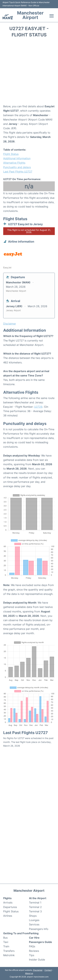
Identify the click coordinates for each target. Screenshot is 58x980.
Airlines (7, 915)
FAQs (32, 946)
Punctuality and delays (17, 167)
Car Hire (34, 937)
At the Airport (37, 898)
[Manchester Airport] (8, 17)
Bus (5, 937)
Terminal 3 (35, 911)
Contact (48, 970)
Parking (34, 933)
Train (6, 946)
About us (29, 973)
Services (34, 924)
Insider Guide (37, 959)
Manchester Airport (30, 15)
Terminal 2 (35, 907)
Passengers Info (38, 929)
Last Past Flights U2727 (17, 171)
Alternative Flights (14, 162)
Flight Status (11, 154)
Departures (10, 907)
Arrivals (7, 902)
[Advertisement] (29, 72)
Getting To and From (16, 933)
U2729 (38, 406)
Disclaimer (38, 970)
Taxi (5, 942)
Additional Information (16, 158)
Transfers (9, 950)
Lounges (34, 920)
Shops (33, 915)
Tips (31, 955)
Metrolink (9, 955)
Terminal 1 (35, 902)
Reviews (34, 950)
